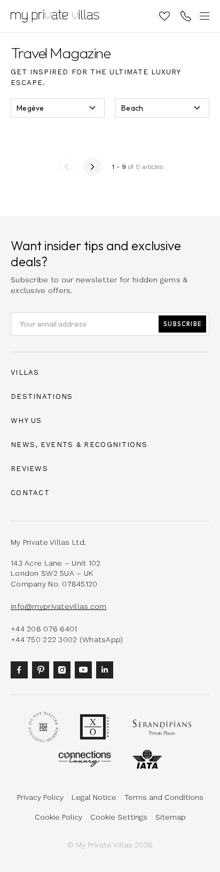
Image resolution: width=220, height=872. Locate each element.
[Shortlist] (164, 16)
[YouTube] (85, 669)
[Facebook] (21, 669)
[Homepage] (55, 16)
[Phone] (186, 16)
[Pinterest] (42, 669)
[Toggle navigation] (203, 16)
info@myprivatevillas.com (59, 606)
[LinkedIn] (106, 669)
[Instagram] (64, 669)
